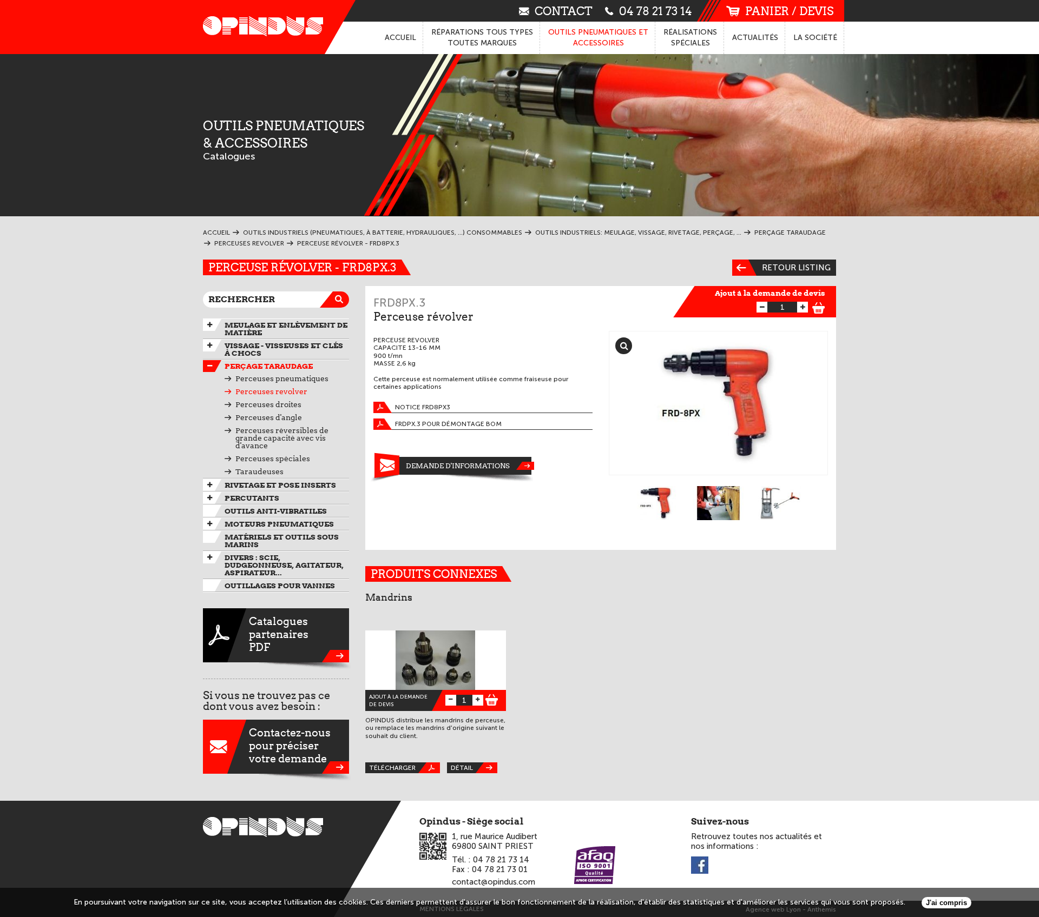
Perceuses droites (268, 404)
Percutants (252, 498)
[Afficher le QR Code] (432, 846)
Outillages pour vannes (280, 585)
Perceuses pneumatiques (281, 378)
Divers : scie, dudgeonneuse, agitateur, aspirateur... (284, 565)
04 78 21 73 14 (655, 10)
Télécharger (392, 768)
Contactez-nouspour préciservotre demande (290, 745)
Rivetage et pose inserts (280, 485)
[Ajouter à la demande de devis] (818, 306)
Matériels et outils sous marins (282, 541)
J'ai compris (946, 903)
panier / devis (789, 11)
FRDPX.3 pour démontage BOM (448, 424)
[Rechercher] (341, 299)
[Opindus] (260, 27)
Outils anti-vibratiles (276, 511)
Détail (462, 768)
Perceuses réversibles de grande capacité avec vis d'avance (281, 438)
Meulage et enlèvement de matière (286, 329)
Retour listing (796, 268)
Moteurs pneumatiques (279, 524)
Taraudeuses (259, 471)
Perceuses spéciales (272, 458)
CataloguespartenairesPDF (278, 634)
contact (564, 10)
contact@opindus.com (493, 882)
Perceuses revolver (271, 391)
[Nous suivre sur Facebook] (699, 865)
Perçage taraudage (269, 366)
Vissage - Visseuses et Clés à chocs (284, 349)
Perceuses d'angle (268, 417)
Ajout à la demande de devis (770, 293)
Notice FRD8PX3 (422, 407)
